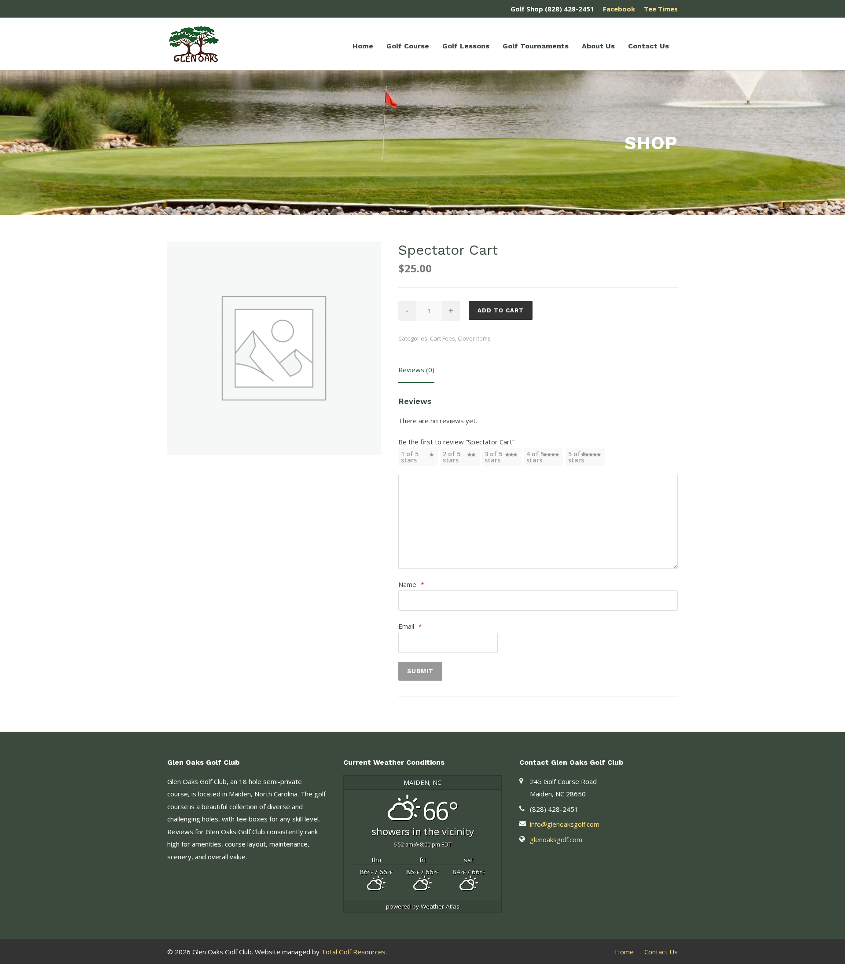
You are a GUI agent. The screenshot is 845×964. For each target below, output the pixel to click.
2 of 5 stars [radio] (451, 457)
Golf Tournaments (536, 46)
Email (410, 626)
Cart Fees (442, 338)
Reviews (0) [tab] (416, 369)
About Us (598, 46)
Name (411, 584)
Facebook (619, 8)
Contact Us (648, 46)
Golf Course (407, 46)
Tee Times (661, 8)
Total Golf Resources (353, 951)
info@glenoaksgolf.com (564, 824)
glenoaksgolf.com (556, 839)
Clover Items (474, 338)
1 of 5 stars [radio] (410, 457)
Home (363, 46)
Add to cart (501, 310)
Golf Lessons (465, 46)
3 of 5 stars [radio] (493, 457)
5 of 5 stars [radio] (577, 457)
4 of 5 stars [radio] (535, 457)
